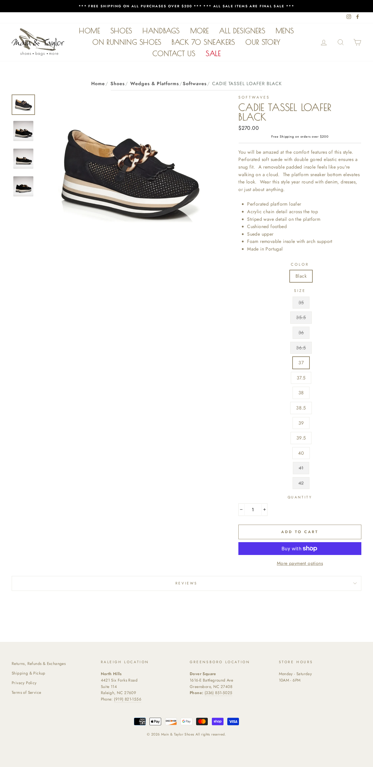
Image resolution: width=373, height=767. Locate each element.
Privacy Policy (24, 683)
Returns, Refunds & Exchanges (39, 663)
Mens (285, 31)
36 (301, 332)
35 (301, 302)
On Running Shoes (126, 42)
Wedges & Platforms (154, 83)
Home (89, 31)
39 (301, 423)
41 (301, 468)
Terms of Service (26, 692)
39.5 (301, 438)
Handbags (161, 31)
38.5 (301, 407)
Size (300, 290)
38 (301, 392)
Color (300, 264)
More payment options (300, 563)
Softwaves (195, 83)
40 (301, 453)
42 (301, 483)
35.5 (301, 317)
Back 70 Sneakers (203, 42)
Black (301, 276)
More (199, 31)
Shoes (121, 31)
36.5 (301, 347)
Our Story (262, 42)
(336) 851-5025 (219, 693)
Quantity (300, 497)
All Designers (242, 31)
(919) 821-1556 (127, 699)
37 (301, 362)
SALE (213, 53)
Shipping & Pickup (28, 673)
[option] (186, 6)
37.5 (301, 377)
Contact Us (174, 53)
